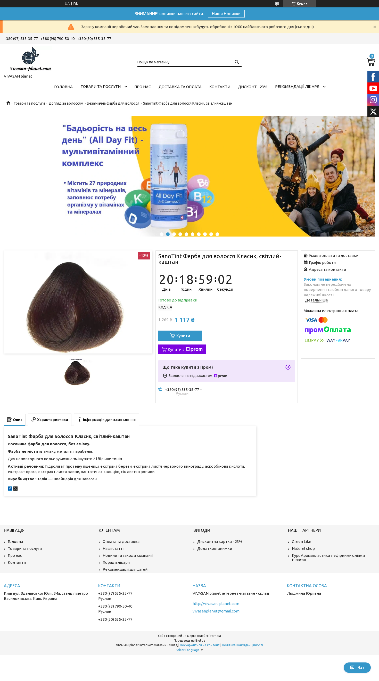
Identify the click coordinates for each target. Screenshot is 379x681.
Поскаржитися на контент (200, 645)
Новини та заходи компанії (128, 555)
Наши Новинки (226, 13)
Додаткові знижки (214, 548)
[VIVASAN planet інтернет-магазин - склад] (29, 58)
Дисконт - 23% (252, 87)
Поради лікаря (116, 562)
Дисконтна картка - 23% (219, 541)
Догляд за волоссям (66, 103)
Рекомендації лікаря (297, 86)
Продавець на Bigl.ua (189, 640)
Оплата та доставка (121, 541)
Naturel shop (303, 548)
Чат (361, 668)
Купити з (176, 349)
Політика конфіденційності (242, 645)
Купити (183, 335)
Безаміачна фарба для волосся (113, 103)
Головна (63, 87)
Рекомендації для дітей (125, 569)
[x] (15, 489)
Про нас (142, 87)
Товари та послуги (100, 86)
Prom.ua (215, 635)
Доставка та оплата (180, 87)
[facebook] (10, 489)
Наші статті (113, 548)
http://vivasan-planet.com (216, 603)
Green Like (301, 541)
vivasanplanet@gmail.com (216, 611)
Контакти (219, 87)
